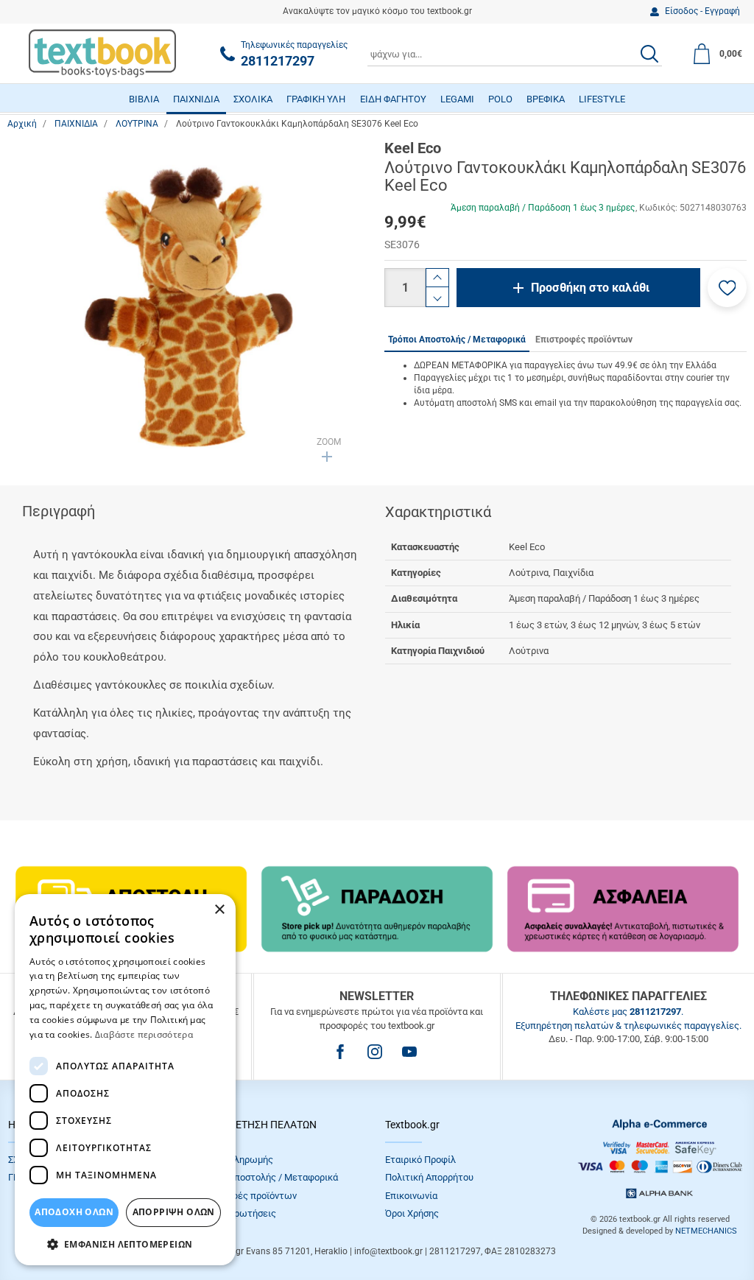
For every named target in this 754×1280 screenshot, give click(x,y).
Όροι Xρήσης (412, 1213)
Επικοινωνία (411, 1195)
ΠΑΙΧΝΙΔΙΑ (196, 99)
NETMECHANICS (706, 1231)
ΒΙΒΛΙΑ (144, 99)
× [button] (219, 909)
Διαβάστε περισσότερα (144, 1034)
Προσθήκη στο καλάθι (590, 288)
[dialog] (125, 1079)
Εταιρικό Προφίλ (420, 1159)
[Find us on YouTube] (409, 1051)
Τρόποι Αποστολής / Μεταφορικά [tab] (457, 339)
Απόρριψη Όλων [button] (174, 1212)
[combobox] (514, 53)
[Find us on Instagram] (375, 1051)
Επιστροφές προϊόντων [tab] (584, 339)
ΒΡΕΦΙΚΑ (545, 99)
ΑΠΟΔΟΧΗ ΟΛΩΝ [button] (74, 1212)
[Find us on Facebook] (340, 1051)
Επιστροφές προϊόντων (247, 1195)
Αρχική (22, 124)
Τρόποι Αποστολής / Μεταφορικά (267, 1177)
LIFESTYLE (602, 99)
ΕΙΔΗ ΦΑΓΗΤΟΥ (393, 99)
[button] (727, 287)
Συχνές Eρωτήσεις (236, 1213)
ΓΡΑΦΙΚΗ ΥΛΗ (315, 99)
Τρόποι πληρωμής (235, 1159)
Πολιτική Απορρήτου (429, 1177)
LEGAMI (457, 99)
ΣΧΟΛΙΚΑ (252, 99)
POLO (500, 99)
